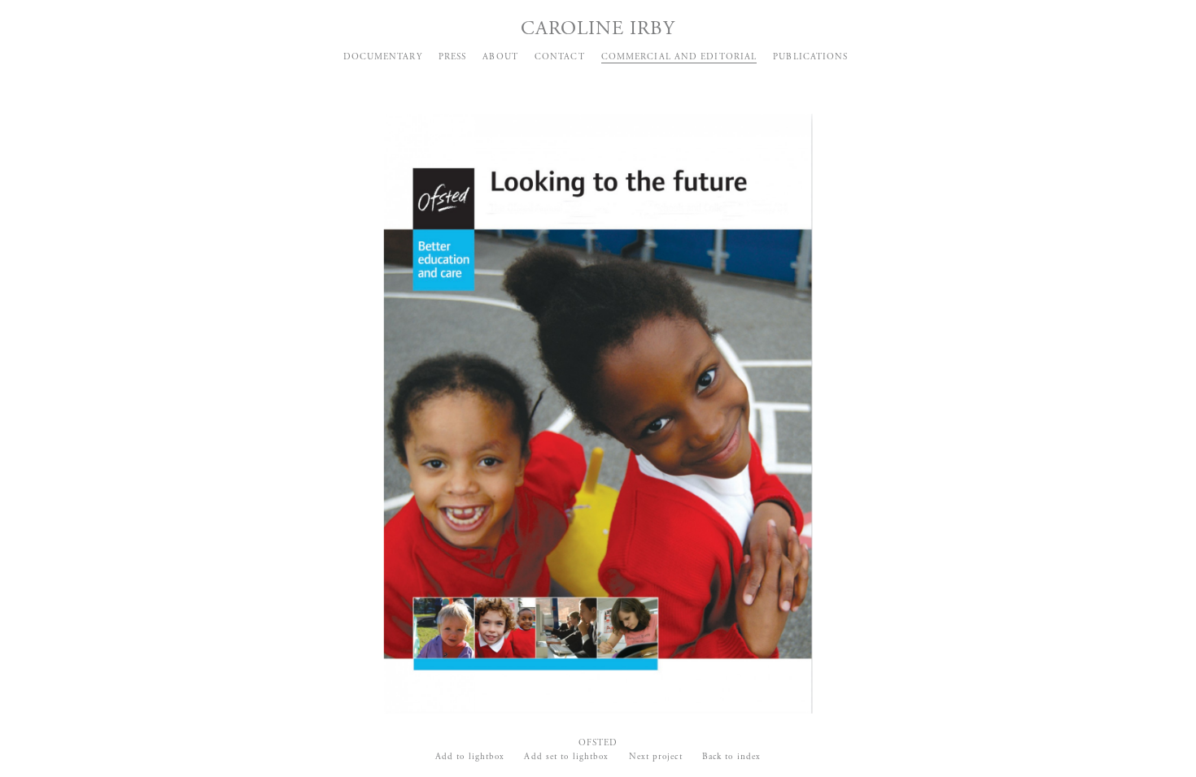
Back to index (731, 756)
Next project (656, 756)
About (500, 57)
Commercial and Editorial (679, 57)
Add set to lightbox (566, 756)
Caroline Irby (598, 28)
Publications (810, 57)
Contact (560, 57)
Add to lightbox (470, 756)
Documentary (382, 57)
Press (453, 57)
